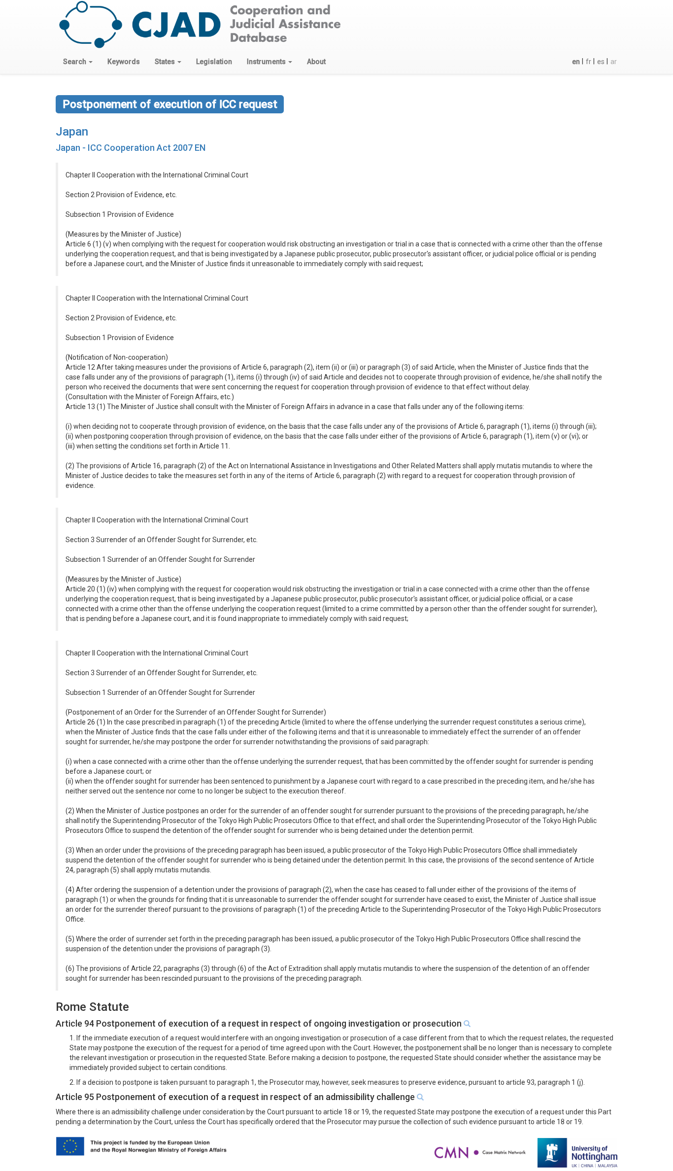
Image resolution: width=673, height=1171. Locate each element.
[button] (78, 61)
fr (588, 62)
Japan (72, 131)
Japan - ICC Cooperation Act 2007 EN (130, 147)
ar (613, 62)
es (601, 62)
